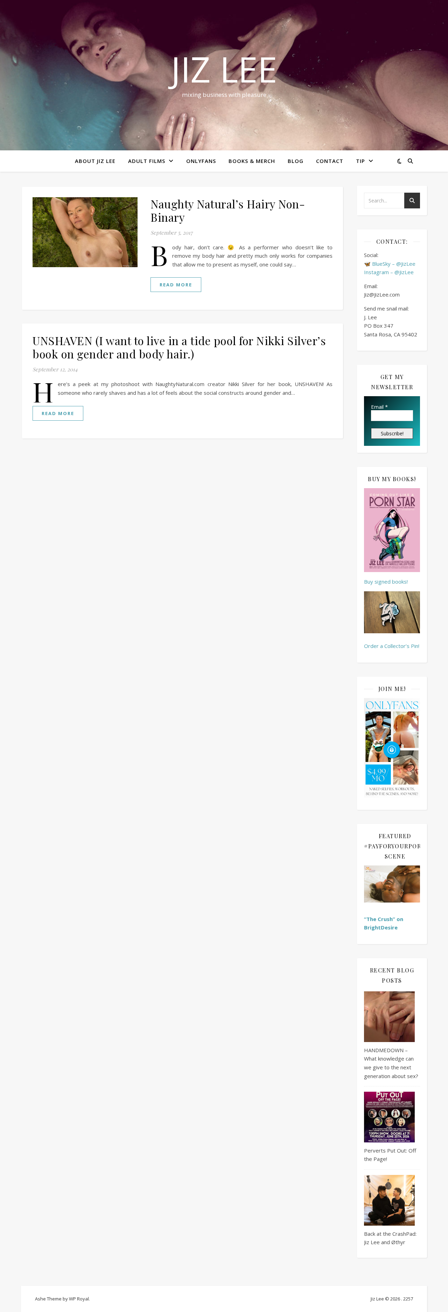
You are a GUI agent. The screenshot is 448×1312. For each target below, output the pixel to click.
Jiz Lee (224, 68)
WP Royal (79, 1299)
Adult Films (146, 160)
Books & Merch (252, 160)
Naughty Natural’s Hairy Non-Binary (227, 210)
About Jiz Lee (95, 160)
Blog (295, 160)
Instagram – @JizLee (389, 272)
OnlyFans (201, 160)
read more (176, 284)
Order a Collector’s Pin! (391, 645)
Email (379, 406)
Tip (360, 160)
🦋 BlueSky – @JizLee (389, 263)
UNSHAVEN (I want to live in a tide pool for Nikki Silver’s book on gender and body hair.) (179, 347)
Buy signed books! (386, 581)
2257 (408, 1299)
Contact (329, 160)
